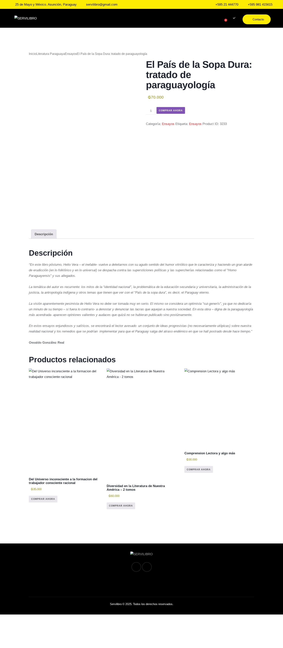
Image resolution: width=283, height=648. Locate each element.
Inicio (32, 53)
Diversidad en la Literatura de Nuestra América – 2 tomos (136, 487)
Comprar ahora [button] (43, 499)
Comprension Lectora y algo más (209, 453)
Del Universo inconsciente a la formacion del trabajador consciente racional (63, 481)
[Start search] (234, 19)
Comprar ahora (171, 110)
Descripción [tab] (44, 234)
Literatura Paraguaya (50, 53)
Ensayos (71, 53)
